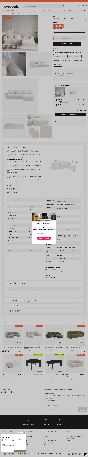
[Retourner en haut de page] (85, 454)
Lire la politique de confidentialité (7, 447)
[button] (2, 453)
